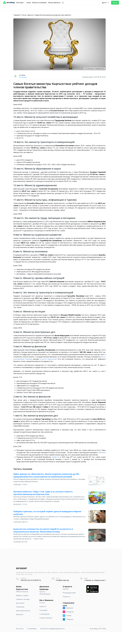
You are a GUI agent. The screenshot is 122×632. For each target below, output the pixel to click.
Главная (16, 15)
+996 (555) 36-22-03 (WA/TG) (30, 580)
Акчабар (22, 75)
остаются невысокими (48, 359)
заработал (55, 457)
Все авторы (23, 77)
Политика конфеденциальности (52, 629)
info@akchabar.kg (62, 580)
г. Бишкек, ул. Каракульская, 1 (95, 580)
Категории (19, 2)
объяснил (101, 452)
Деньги (30, 15)
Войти (115, 3)
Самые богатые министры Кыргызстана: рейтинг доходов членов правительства (65, 15)
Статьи (23, 15)
